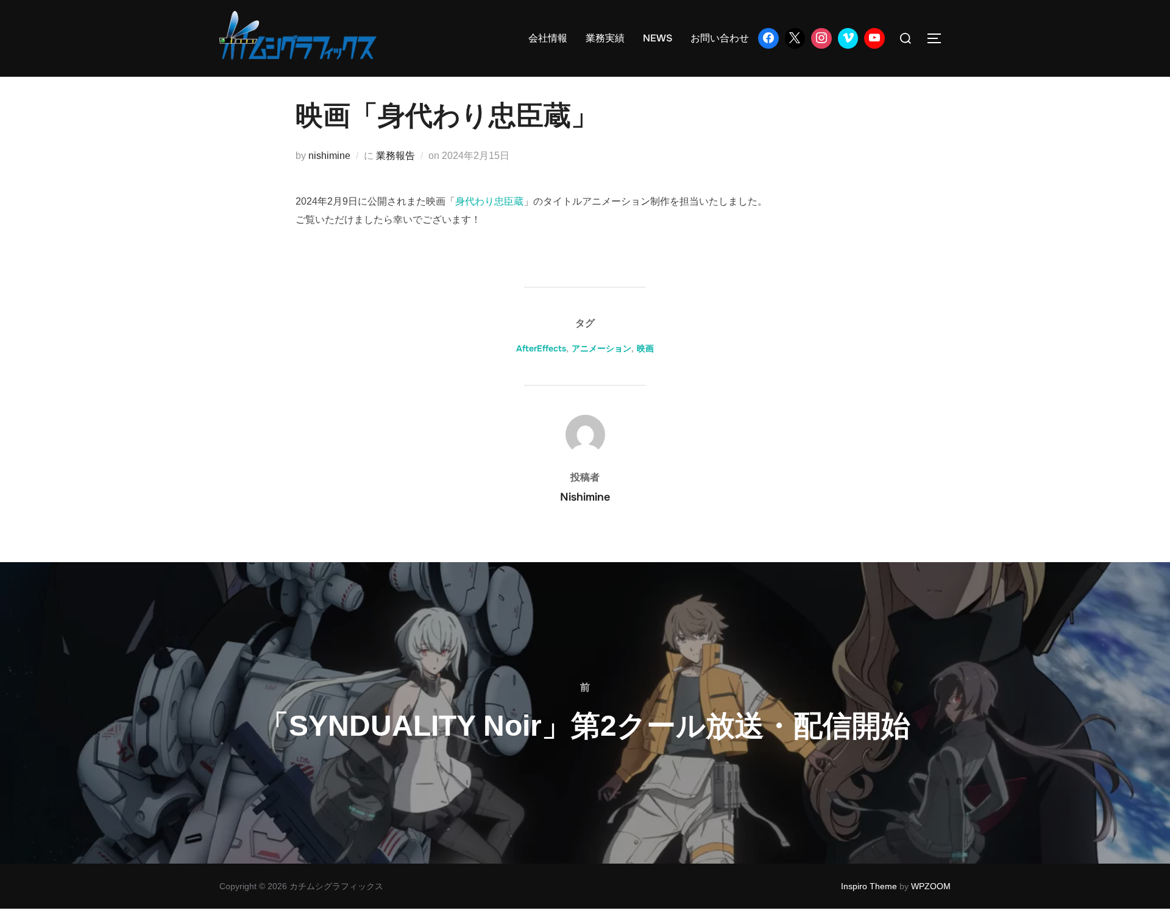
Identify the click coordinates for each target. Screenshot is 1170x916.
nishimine (329, 155)
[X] (795, 38)
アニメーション (601, 348)
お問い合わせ (719, 38)
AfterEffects (541, 348)
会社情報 (547, 38)
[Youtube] (874, 38)
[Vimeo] (848, 38)
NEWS (657, 38)
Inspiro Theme (869, 886)
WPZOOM (931, 886)
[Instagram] (821, 38)
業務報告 (395, 155)
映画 (645, 348)
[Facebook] (768, 38)
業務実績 (605, 38)
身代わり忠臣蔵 (489, 201)
